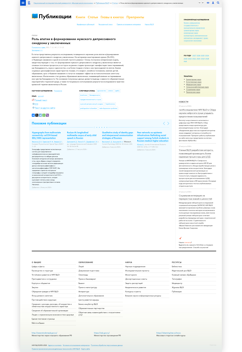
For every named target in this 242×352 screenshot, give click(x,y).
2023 (185, 59)
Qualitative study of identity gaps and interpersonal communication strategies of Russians (117, 135)
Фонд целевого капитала (42, 295)
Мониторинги (131, 275)
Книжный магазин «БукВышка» (184, 275)
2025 (203, 55)
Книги (80, 17)
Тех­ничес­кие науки (193, 92)
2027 (194, 55)
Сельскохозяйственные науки (197, 87)
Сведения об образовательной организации (50, 310)
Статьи (93, 17)
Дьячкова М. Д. (72, 142)
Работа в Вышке (38, 323)
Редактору (213, 345)
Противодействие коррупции (44, 300)
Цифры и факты (38, 266)
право (205, 38)
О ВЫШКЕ (36, 262)
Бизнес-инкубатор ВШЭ (88, 304)
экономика (197, 40)
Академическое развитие (135, 287)
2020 (198, 59)
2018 (207, 59)
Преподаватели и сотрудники (44, 279)
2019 (203, 59)
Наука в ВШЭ (149, 24)
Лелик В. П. (82, 142)
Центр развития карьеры (89, 300)
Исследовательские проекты (137, 270)
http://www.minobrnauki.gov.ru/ (44, 333)
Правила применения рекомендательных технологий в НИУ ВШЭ (56, 349)
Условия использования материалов (76, 345)
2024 (207, 55)
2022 (190, 59)
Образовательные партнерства (91, 308)
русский (41, 96)
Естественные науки (193, 82)
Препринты (135, 17)
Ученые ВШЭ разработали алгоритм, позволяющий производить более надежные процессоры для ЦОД (196, 153)
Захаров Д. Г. (58, 142)
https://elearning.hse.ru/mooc (168, 333)
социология (188, 40)
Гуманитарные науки (193, 79)
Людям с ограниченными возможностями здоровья (53, 314)
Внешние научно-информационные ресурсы (143, 295)
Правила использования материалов (129, 24)
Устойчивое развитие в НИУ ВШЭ (45, 275)
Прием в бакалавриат (87, 279)
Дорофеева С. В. (91, 142)
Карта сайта (85, 349)
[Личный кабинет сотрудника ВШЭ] (213, 3)
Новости (183, 101)
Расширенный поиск (106, 24)
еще (185, 61)
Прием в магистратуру (88, 287)
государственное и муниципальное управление (194, 26)
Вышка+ (82, 283)
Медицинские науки (193, 84)
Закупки (35, 287)
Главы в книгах (112, 17)
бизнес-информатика (192, 23)
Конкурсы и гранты (133, 291)
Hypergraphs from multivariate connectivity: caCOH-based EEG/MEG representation (46, 135)
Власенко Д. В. (37, 142)
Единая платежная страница (43, 319)
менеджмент (198, 38)
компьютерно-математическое (195, 35)
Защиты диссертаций (134, 283)
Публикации (55, 16)
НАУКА (128, 262)
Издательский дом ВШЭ (181, 270)
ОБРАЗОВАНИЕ (86, 262)
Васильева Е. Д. (107, 142)
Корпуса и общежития (41, 283)
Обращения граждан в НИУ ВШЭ (45, 291)
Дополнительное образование (91, 295)
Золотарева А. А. (37, 50)
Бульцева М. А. (118, 142)
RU (200, 3)
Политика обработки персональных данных (107, 345)
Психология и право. (39, 47)
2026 (198, 55)
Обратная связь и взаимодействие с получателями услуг (99, 313)
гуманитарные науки (191, 30)
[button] (94, 127)
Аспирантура (84, 291)
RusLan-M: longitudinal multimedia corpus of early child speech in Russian (81, 135)
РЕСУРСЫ (177, 262)
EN (203, 3)
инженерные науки (191, 33)
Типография (177, 279)
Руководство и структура (42, 270)
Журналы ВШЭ (178, 287)
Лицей (81, 266)
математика (188, 38)
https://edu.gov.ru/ (102, 333)
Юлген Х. (140, 145)
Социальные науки (193, 89)
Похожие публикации (49, 123)
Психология (58, 91)
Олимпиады (83, 275)
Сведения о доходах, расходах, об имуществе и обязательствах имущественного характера (52, 305)
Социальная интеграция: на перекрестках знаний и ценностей (195, 197)
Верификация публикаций (85, 24)
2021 (194, 59)
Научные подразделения (135, 266)
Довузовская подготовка (89, 270)
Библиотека (177, 266)
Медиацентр (177, 283)
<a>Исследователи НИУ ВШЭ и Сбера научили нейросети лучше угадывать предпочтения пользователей (197, 113)
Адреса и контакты (55, 345)
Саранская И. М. (47, 142)
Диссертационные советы (136, 279)
